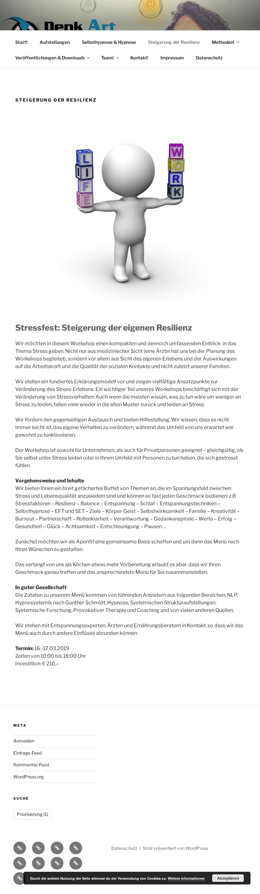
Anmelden (23, 740)
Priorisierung (32, 814)
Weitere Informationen (186, 878)
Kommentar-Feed (31, 764)
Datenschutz (209, 57)
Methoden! (223, 42)
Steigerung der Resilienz (174, 42)
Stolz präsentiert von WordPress (175, 848)
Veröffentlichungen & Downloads (50, 57)
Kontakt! (139, 57)
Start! (21, 42)
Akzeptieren (228, 878)
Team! (107, 57)
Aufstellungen (55, 42)
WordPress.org (28, 776)
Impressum (172, 57)
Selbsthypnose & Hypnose (109, 42)
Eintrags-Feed (27, 753)
